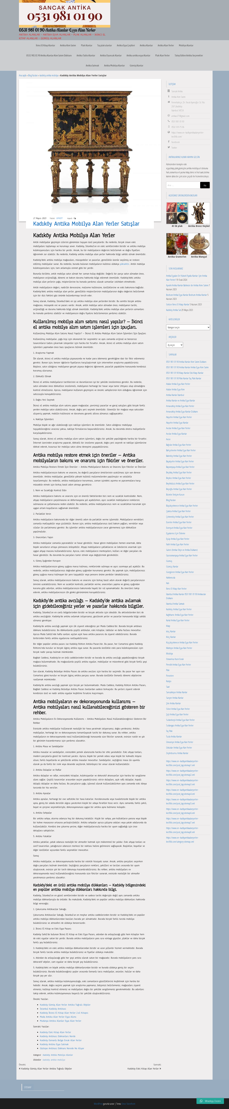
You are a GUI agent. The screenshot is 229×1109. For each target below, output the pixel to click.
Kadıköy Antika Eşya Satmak (54, 1044)
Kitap (168, 625)
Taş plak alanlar (104, 45)
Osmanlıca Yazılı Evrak (175, 659)
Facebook (175, 142)
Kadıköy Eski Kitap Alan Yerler (55, 1032)
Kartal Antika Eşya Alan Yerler (177, 620)
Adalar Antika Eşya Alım (175, 389)
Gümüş (169, 561)
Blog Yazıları (33, 75)
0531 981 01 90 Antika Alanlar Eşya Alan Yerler (57, 30)
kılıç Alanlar (171, 631)
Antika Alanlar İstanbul (175, 395)
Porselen (170, 675)
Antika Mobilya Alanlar (114, 65)
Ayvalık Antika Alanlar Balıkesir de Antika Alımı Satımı (187, 285)
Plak (167, 670)
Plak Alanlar (86, 45)
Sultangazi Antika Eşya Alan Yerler (179, 725)
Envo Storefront (128, 1103)
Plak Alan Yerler (162, 55)
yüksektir (124, 264)
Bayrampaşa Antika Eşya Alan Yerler (180, 466)
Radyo (168, 681)
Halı (167, 583)
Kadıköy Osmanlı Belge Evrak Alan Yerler (61, 1040)
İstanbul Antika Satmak (175, 603)
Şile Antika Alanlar (173, 703)
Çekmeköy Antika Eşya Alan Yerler (180, 516)
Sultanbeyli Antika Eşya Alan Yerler (180, 720)
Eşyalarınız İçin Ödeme (175, 533)
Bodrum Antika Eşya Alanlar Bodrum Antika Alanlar (186, 294)
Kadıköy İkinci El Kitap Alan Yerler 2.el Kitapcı (64, 1012)
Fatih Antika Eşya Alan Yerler (177, 544)
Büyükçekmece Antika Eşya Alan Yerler (182, 505)
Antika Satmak (92, 65)
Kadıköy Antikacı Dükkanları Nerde (57, 1036)
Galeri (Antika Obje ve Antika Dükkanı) (182, 549)
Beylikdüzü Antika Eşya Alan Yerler (180, 483)
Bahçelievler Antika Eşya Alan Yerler (181, 450)
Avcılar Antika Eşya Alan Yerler (178, 428)
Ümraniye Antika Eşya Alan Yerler (179, 742)
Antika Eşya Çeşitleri (126, 45)
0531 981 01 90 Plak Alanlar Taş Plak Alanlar (183, 378)
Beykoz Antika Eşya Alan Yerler (178, 478)
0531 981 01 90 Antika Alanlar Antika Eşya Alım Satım (187, 367)
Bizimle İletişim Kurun (175, 494)
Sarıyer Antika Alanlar (174, 697)
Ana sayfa (22, 75)
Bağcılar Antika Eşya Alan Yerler (178, 444)
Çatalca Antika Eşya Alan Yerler (178, 511)
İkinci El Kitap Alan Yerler (176, 588)
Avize (168, 439)
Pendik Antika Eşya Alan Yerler (178, 664)
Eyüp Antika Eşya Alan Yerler (177, 538)
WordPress (98, 1103)
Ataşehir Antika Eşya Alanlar (177, 422)
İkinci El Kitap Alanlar (45, 45)
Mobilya (169, 653)
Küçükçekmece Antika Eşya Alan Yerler (182, 642)
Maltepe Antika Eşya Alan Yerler (179, 648)
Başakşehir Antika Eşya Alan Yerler (180, 461)
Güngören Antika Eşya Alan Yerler (180, 572)
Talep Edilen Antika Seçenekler (189, 55)
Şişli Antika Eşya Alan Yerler (177, 714)
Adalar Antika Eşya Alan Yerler (178, 383)
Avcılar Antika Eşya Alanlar (176, 433)
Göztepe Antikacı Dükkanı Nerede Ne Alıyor (62, 1048)
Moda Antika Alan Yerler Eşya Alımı (58, 1016)
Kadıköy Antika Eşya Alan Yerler (179, 609)
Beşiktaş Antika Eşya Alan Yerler (179, 472)
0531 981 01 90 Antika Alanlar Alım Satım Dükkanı (49, 55)
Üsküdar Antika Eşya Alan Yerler (179, 747)
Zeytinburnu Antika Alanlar (177, 753)
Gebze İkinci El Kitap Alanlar (177, 304)
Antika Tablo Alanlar (86, 55)
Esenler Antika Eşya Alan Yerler (178, 522)
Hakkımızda (170, 577)
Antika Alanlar (146, 45)
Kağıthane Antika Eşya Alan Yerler (179, 614)
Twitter (174, 147)
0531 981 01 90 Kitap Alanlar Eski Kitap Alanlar (184, 372)
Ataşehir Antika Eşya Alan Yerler (179, 417)
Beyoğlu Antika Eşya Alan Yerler (179, 489)
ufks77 (59, 218)
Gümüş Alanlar (136, 65)
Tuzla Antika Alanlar (174, 736)
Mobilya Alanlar (186, 45)
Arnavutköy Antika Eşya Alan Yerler (180, 406)
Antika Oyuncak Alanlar (111, 55)
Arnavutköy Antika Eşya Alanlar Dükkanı (182, 411)
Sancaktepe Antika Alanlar (176, 692)
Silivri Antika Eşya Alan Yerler (178, 708)
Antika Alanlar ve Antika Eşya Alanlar (180, 400)
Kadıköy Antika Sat (173, 310)
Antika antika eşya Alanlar (138, 55)
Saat (167, 686)
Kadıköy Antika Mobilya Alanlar (58, 1055)
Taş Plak (169, 731)
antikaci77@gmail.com (180, 116)
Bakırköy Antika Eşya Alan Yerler (179, 455)
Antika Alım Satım (68, 45)
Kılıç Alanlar (171, 637)
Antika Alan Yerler (166, 45)
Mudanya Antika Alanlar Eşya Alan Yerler (60, 1020)
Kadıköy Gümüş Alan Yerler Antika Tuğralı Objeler (65, 1004)
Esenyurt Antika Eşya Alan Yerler (179, 527)
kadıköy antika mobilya (49, 75)
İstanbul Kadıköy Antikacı (53, 1008)
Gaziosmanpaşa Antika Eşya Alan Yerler (182, 555)
